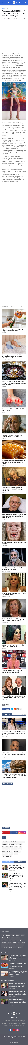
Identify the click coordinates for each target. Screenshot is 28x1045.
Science (11, 854)
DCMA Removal (14, 1042)
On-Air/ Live (13, 849)
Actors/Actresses (5, 841)
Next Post (23, 823)
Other (19, 849)
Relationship (4, 854)
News (8, 849)
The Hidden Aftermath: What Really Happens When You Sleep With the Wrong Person (17, 957)
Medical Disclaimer (10, 1041)
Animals (22, 841)
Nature (3, 849)
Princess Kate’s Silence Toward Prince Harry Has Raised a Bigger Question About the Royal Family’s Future (17, 1002)
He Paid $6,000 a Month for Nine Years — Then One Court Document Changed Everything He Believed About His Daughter (14, 754)
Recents (20, 861)
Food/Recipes (5, 846)
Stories (6, 8)
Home (3, 8)
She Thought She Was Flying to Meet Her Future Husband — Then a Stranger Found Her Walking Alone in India (13, 733)
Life (20, 846)
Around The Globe (13, 844)
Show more (23, 714)
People (3, 851)
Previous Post (5, 823)
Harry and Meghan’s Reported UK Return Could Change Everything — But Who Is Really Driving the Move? (18, 993)
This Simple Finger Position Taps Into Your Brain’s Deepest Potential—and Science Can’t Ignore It (18, 973)
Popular (7, 861)
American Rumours (15, 841)
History (16, 846)
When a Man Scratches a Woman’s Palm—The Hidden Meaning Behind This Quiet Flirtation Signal (17, 965)
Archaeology (5, 844)
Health (11, 846)
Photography (17, 851)
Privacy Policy (19, 1041)
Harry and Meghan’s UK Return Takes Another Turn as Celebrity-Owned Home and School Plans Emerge (17, 876)
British (20, 844)
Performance (9, 851)
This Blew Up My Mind (6, 856)
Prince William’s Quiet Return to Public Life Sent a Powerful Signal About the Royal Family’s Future (17, 867)
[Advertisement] (14, 36)
